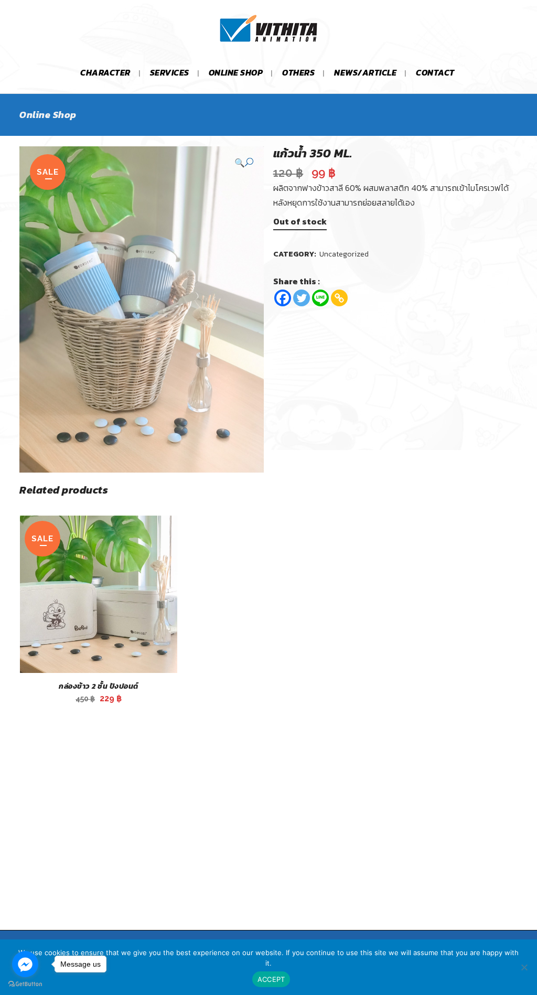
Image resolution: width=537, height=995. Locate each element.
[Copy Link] (339, 298)
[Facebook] (282, 298)
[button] (243, 162)
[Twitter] (301, 298)
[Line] (320, 298)
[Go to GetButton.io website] (25, 984)
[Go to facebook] (25, 964)
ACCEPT (271, 979)
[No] (524, 967)
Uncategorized (344, 254)
